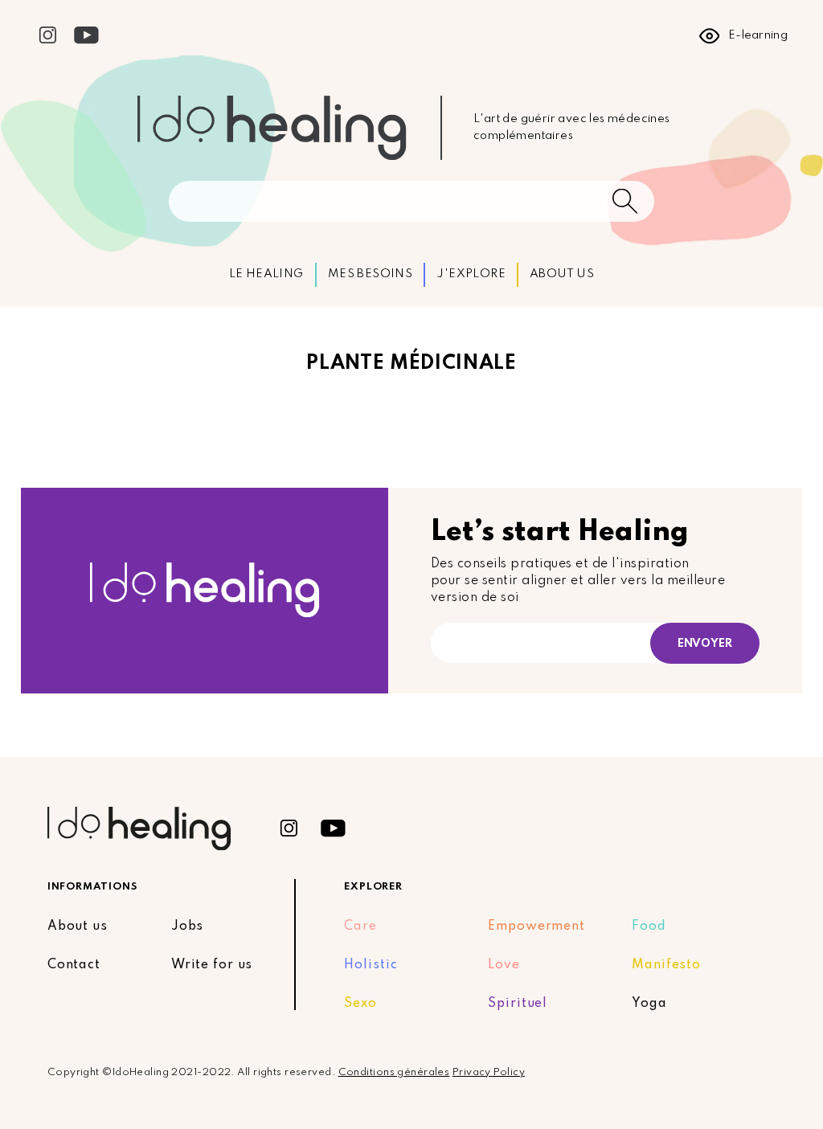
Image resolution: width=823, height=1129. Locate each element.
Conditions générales (394, 1072)
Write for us (212, 965)
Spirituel (517, 1003)
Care (360, 926)
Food (649, 926)
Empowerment (536, 926)
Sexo (360, 1003)
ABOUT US (562, 274)
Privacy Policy (488, 1072)
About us (77, 926)
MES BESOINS (370, 274)
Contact (73, 965)
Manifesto (666, 965)
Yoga (649, 1003)
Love (504, 965)
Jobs (187, 926)
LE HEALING (266, 274)
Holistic (370, 965)
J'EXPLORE (471, 274)
